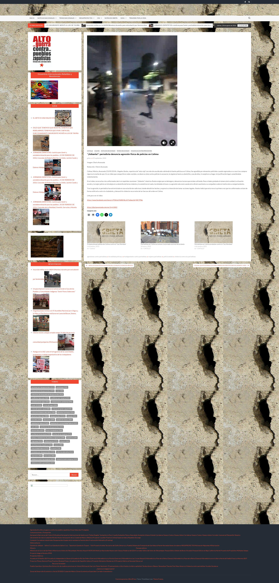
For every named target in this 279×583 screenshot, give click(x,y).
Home (171, 545)
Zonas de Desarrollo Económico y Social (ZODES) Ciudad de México (53, 571)
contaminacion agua (40, 402)
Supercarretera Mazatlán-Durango (129, 538)
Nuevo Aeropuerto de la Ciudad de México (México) (75, 538)
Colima (97, 151)
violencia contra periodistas (42, 463)
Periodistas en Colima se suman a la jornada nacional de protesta (162, 244)
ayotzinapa (61, 387)
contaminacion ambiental (61, 402)
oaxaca (58, 445)
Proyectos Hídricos (36, 556)
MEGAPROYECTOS (85, 18)
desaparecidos (57, 416)
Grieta (35, 8)
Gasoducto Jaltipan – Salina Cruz (41, 545)
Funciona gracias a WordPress (126, 579)
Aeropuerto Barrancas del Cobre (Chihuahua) (45, 535)
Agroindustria (35, 530)
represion (36, 456)
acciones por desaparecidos (42, 387)
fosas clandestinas (54, 430)
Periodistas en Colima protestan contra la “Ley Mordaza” (213, 244)
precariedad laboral (40, 448)
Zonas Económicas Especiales (86, 571)
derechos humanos (65, 412)
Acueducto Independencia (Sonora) (60, 558)
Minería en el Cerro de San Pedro (41, 550)
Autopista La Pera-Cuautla (109, 535)
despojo (71, 416)
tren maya (49, 456)
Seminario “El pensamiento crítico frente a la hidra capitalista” (121, 566)
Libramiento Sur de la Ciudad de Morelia (43, 538)
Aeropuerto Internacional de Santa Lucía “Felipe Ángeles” (80, 535)
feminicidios (37, 430)
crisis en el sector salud (62, 409)
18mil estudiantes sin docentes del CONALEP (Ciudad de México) (110, 265)
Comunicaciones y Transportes (40, 532)
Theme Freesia (158, 579)
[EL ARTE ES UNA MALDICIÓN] (63, 118)
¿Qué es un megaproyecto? (106, 569)
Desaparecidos (58, 540)
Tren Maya (175, 566)
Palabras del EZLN (129, 550)
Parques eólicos (141, 548)
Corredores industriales (45, 540)
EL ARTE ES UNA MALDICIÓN (44, 118)
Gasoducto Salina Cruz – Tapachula (64, 545)
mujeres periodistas (155, 256)
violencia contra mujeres (67, 459)
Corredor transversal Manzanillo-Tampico (226, 535)
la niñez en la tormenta (41, 434)
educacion (48, 420)
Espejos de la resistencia (72, 540)
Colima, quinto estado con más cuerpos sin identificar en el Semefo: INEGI (220, 265)
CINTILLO (90, 151)
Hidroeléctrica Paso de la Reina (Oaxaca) (159, 558)
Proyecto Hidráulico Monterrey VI (104, 561)
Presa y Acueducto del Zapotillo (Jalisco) (78, 561)
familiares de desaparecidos (51, 427)
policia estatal (168, 256)
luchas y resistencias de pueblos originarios (47, 438)
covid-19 (36, 405)
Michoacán (198, 545)
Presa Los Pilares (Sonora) (39, 561)
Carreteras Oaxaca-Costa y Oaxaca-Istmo (170, 535)
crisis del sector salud (40, 409)
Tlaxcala (169, 566)
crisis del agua (50, 405)
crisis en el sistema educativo (43, 412)
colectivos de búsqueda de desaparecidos (47, 394)
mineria (64, 441)
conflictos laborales (39, 398)
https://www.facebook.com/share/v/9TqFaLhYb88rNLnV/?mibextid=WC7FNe (115, 200)
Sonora (150, 566)
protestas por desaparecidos (42, 452)
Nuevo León (114, 550)
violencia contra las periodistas (185, 256)
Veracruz (183, 566)
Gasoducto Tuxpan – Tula (84, 545)
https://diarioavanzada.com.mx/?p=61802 (102, 207)
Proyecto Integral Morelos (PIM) (41, 553)
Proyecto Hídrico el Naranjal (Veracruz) (129, 561)
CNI (98, 18)
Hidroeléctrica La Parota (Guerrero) (109, 558)
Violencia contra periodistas (141, 151)
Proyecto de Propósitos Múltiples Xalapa (234, 550)
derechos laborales (39, 416)
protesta (55, 448)
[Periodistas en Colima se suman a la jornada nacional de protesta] (166, 232)
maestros (72, 438)
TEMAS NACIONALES (66, 18)
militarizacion (51, 441)
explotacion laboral (39, 423)
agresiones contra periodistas (97, 256)
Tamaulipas (162, 566)
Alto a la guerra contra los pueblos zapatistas (55, 530)
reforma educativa (65, 452)
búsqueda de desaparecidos (42, 391)
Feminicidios (84, 540)
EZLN (122, 18)
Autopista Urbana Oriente (146, 535)
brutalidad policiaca (115, 256)
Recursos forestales (58, 563)
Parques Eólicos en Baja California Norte (206, 550)
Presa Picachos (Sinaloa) (56, 561)
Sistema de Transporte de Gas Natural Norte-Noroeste (151, 545)
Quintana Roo (47, 566)
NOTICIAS (91, 550)
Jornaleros (177, 545)
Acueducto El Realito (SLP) (39, 558)
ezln (34, 427)
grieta (89, 158)
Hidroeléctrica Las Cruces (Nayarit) (134, 558)
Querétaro (38, 566)
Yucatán (208, 566)
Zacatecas (214, 566)
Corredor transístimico (104, 571)
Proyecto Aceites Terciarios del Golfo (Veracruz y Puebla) (113, 545)
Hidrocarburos (35, 543)
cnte (59, 391)
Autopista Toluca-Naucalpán (127, 535)
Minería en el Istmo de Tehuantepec (65, 550)
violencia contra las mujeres (42, 459)
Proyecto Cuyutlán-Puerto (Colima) (105, 538)
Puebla (32, 566)
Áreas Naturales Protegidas (79, 530)
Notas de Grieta (111, 18)
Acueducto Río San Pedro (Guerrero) (84, 558)
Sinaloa (145, 566)
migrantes (36, 441)
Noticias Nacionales (102, 550)
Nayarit (85, 550)
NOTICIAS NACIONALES (45, 18)
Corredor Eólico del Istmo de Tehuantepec (150, 550)
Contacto (33, 540)
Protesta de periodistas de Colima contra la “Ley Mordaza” (106, 244)
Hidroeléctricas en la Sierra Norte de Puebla (216, 558)
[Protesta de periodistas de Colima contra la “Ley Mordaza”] (113, 232)
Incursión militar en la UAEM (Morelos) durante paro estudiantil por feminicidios (55, 25)
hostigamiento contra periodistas (135, 256)
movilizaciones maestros (41, 445)
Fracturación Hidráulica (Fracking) (101, 540)
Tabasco (155, 566)
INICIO (32, 18)
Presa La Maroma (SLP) (239, 558)
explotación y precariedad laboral (64, 423)
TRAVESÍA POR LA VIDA (137, 18)
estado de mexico (64, 420)
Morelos (80, 550)
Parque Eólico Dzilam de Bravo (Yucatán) (178, 550)
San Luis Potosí (95, 566)
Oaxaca (120, 550)
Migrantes (206, 545)
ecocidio (36, 420)
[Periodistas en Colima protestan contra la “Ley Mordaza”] (220, 232)
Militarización (214, 545)
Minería (32, 548)
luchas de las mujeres (62, 434)
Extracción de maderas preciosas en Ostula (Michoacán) (71, 566)
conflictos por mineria (60, 398)
